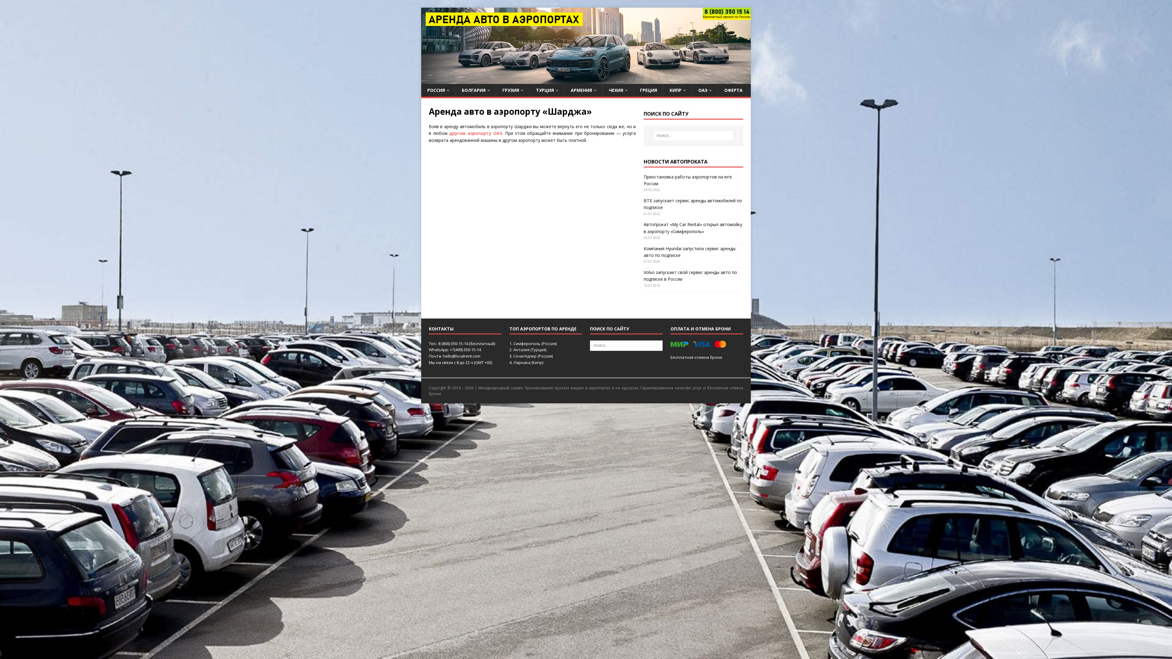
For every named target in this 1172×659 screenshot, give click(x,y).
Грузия (510, 90)
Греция (648, 90)
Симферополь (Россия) (535, 343)
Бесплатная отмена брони (696, 357)
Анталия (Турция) (529, 349)
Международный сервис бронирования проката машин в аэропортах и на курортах (558, 388)
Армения (581, 90)
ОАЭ (702, 90)
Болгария (474, 90)
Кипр (676, 90)
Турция (545, 90)
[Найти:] (693, 136)
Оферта (733, 90)
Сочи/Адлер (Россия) (533, 356)
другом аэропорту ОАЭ (475, 133)
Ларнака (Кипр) (528, 362)
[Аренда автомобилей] (586, 80)
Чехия (616, 90)
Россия (436, 90)
